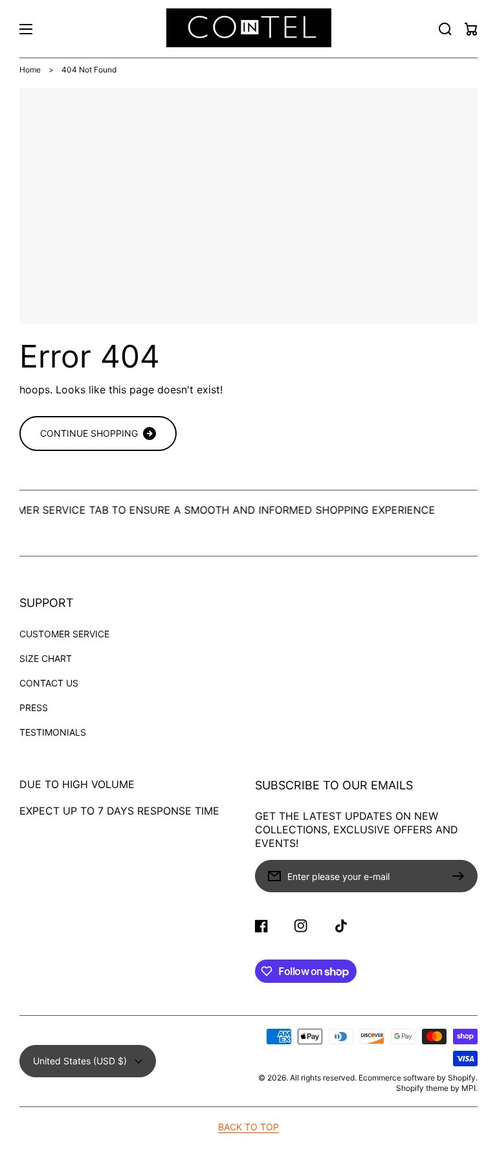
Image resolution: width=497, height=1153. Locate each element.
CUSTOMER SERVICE (64, 633)
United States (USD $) (80, 1060)
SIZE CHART (45, 658)
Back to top (248, 1126)
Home (30, 69)
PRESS (33, 707)
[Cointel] (248, 28)
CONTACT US (48, 682)
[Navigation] (25, 29)
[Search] (445, 29)
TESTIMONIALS (52, 732)
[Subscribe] (461, 876)
